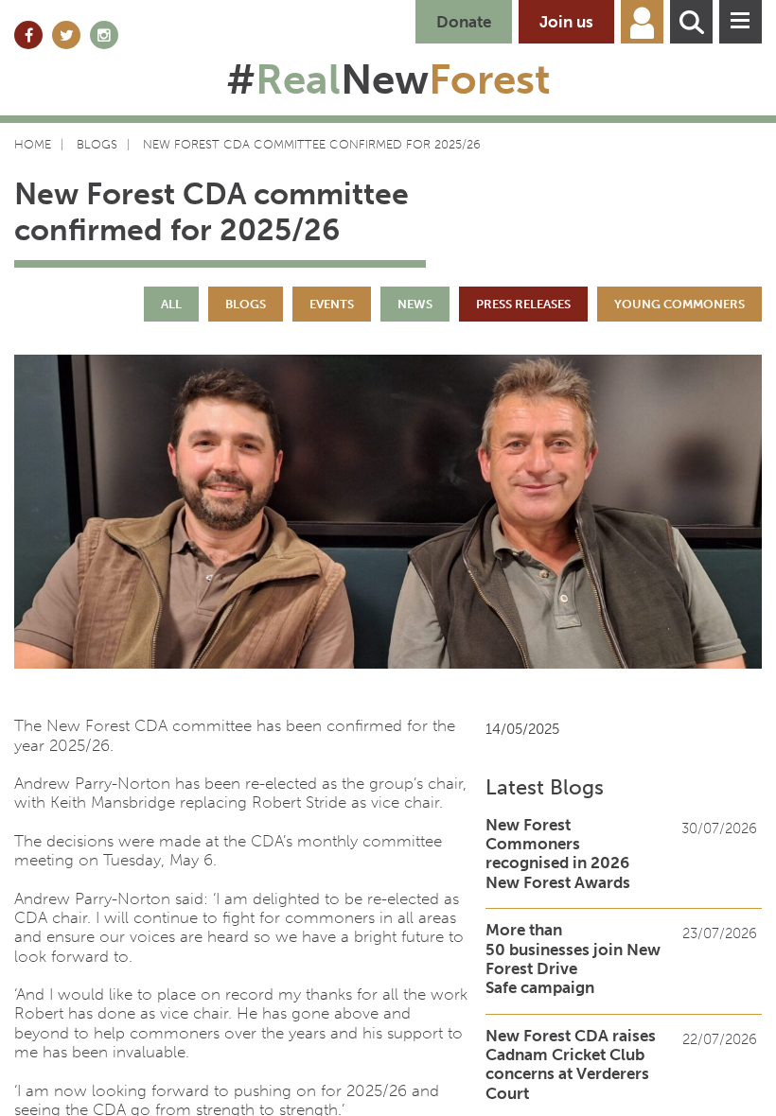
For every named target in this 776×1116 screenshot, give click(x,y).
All (171, 304)
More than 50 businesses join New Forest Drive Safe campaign (573, 958)
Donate (463, 21)
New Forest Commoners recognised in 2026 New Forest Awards (557, 853)
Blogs (245, 304)
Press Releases (523, 304)
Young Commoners (679, 304)
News (414, 304)
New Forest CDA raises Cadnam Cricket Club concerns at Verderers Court (570, 1064)
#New (388, 79)
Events (331, 304)
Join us (566, 21)
